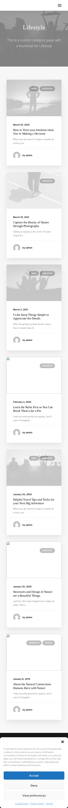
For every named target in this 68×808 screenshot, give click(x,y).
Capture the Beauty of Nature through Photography (31, 224)
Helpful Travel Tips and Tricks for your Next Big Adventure (33, 501)
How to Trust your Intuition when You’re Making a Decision (33, 131)
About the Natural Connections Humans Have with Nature (32, 686)
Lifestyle (47, 88)
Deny (34, 785)
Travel (49, 643)
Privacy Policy (37, 803)
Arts (33, 88)
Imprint (49, 803)
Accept (34, 775)
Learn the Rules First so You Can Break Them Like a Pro (33, 409)
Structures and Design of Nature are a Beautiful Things (32, 593)
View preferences (34, 795)
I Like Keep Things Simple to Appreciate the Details (31, 316)
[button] (62, 742)
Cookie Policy (22, 803)
